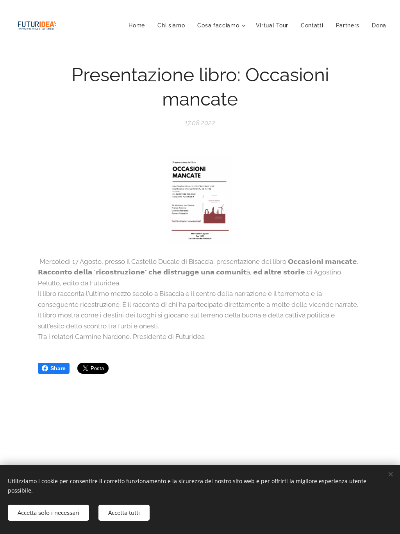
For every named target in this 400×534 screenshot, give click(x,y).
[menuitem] (139, 25)
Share (58, 368)
